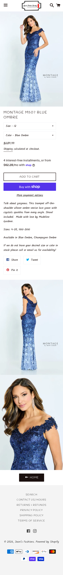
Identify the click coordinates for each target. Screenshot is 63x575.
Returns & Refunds (32, 505)
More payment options (30, 195)
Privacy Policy (31, 510)
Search (31, 494)
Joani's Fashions (24, 542)
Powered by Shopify (47, 542)
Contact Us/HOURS (31, 500)
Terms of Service (31, 521)
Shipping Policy (32, 515)
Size (8, 126)
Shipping (8, 149)
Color (9, 135)
